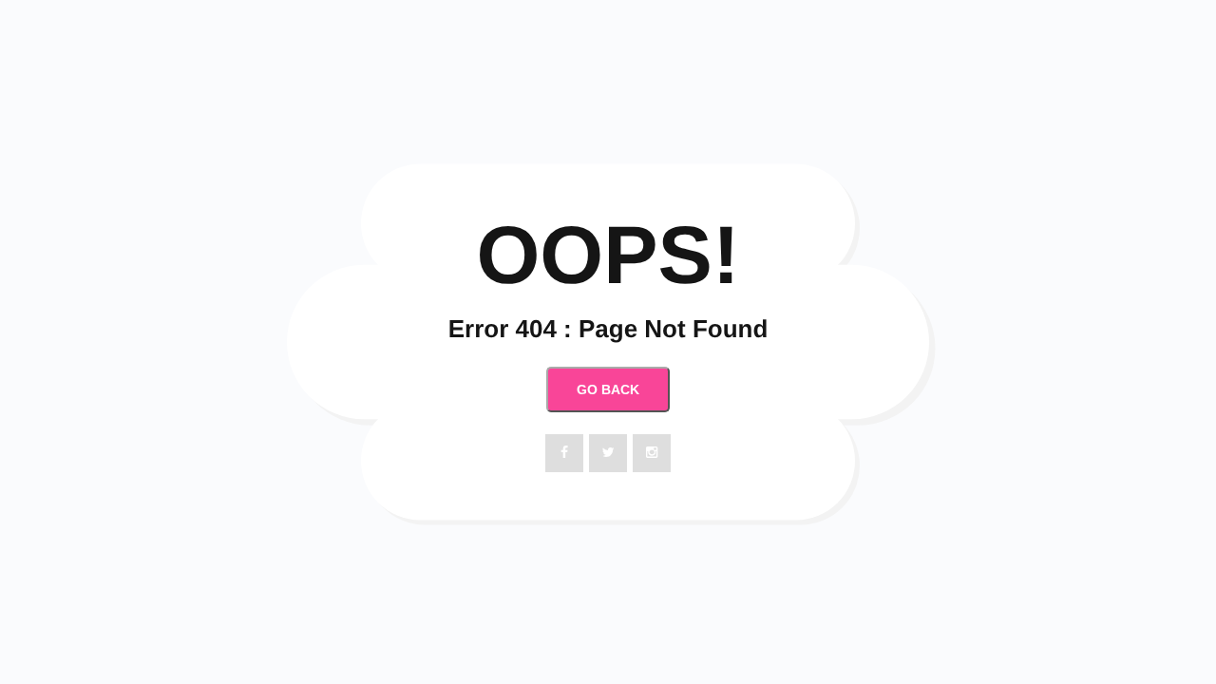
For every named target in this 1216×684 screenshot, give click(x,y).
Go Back (608, 389)
